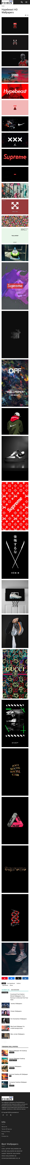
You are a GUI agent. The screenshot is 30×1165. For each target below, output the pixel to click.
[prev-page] (3, 1042)
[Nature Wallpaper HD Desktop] (5, 1053)
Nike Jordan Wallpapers (17, 1034)
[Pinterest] (6, 1115)
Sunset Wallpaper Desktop (17, 1058)
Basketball (4, 1038)
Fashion (19, 983)
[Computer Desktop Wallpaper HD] (5, 1084)
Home (3, 6)
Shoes (11, 985)
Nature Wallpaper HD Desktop (18, 1050)
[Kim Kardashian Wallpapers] (6, 1020)
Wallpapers (5, 1030)
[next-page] (5, 1042)
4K (10, 1076)
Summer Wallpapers (15, 1066)
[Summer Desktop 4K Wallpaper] (5, 1076)
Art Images (5, 992)
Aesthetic (4, 1007)
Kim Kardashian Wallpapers (18, 1019)
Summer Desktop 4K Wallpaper (18, 1074)
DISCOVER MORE (15, 989)
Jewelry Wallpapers (16, 1003)
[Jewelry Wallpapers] (6, 1005)
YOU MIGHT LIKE (5, 989)
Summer (12, 1068)
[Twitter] (10, 1115)
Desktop (12, 1052)
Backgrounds (13, 1060)
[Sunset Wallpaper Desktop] (5, 1061)
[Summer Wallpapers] (5, 1069)
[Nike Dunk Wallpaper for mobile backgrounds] (6, 1028)
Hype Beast (5, 985)
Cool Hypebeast (11, 983)
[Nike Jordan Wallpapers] (6, 1036)
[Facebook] (3, 1115)
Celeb (3, 1022)
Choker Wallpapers (16, 1011)
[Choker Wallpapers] (6, 1013)
